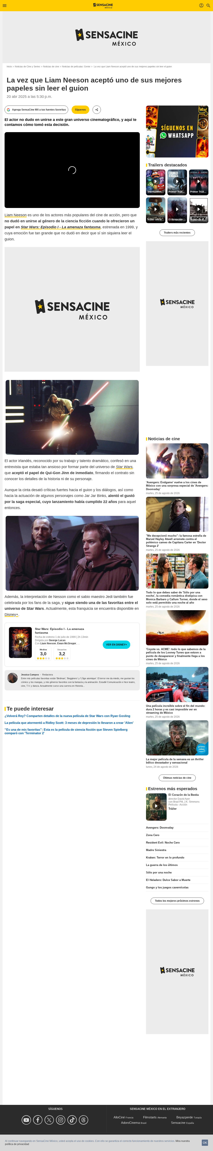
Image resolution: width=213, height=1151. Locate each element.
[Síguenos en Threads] (84, 1120)
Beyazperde (184, 1117)
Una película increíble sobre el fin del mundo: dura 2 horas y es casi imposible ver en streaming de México (175, 709)
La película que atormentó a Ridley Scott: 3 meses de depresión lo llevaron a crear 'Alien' (69, 722)
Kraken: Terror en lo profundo (165, 857)
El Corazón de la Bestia (183, 794)
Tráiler (172, 808)
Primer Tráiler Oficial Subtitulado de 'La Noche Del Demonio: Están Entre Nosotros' (199, 191)
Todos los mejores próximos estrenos (177, 900)
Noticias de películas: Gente (76, 66)
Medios (43, 649)
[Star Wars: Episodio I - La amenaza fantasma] (20, 642)
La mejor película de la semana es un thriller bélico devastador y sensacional (175, 761)
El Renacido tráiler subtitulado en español (177, 219)
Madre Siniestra (156, 850)
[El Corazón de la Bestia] (156, 807)
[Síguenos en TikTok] (72, 1120)
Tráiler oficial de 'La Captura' (156, 219)
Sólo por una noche (159, 872)
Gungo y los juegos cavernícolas (167, 887)
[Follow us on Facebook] (38, 1120)
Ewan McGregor (66, 643)
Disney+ (11, 614)
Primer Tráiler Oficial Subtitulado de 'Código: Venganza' (177, 191)
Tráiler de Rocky (199, 219)
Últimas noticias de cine (177, 777)
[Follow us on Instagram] (61, 1120)
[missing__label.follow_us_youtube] (27, 1120)
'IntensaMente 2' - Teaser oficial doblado (156, 191)
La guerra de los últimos (162, 865)
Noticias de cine (51, 66)
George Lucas (57, 640)
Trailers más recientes (177, 232)
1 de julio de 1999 (65, 637)
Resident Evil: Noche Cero (163, 842)
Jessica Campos (30, 674)
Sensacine (178, 1122)
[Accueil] (103, 5)
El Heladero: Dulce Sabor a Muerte (168, 880)
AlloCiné (119, 1117)
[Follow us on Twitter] (50, 1120)
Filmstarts (150, 1117)
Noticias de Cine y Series (27, 66)
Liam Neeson (16, 215)
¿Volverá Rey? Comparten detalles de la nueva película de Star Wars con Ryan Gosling (67, 716)
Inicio (9, 66)
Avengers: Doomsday (159, 827)
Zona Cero (152, 835)
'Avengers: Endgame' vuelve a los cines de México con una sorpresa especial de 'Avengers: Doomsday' (177, 486)
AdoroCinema (130, 1122)
